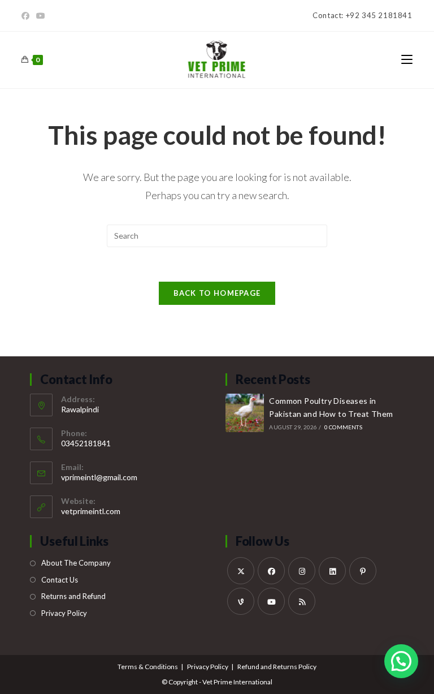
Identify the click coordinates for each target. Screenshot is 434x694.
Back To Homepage (217, 293)
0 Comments (343, 427)
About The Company (76, 562)
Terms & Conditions (148, 666)
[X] (240, 570)
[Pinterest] (362, 570)
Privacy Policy (64, 613)
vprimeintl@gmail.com (99, 477)
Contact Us (59, 579)
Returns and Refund (73, 596)
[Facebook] (27, 15)
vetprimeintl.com (90, 511)
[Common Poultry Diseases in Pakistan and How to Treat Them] (244, 413)
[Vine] (240, 601)
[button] (401, 661)
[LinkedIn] (332, 570)
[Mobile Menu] (407, 59)
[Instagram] (301, 570)
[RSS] (301, 601)
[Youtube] (41, 15)
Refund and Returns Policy (276, 666)
